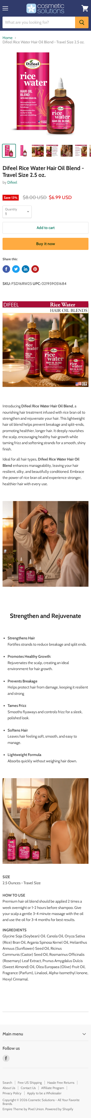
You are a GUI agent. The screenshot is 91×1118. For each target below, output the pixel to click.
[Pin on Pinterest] (35, 269)
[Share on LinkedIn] (25, 269)
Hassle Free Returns (60, 1082)
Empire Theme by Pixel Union (23, 1109)
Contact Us (28, 1088)
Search (7, 1082)
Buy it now (45, 243)
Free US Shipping (30, 1082)
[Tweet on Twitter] (16, 269)
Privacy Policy (12, 1093)
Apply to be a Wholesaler (44, 1093)
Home (8, 38)
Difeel (12, 182)
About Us (9, 1088)
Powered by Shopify (59, 1109)
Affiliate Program (52, 1088)
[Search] (81, 22)
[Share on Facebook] (6, 269)
